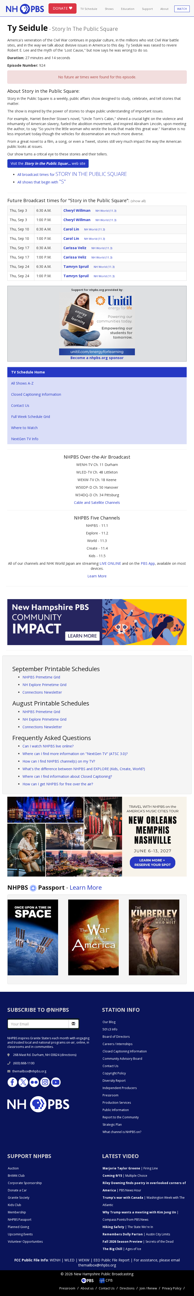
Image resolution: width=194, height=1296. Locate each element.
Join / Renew (148, 1288)
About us (87, 1288)
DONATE (61, 8)
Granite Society (18, 1197)
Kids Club (14, 1205)
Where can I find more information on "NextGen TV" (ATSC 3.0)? (75, 753)
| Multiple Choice (125, 1175)
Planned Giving (18, 1227)
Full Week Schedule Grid (30, 416)
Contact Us (20, 405)
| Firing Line (130, 1168)
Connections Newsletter (42, 692)
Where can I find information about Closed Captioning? (67, 776)
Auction (13, 1168)
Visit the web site (48, 163)
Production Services (117, 1102)
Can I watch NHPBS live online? (48, 746)
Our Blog (109, 1022)
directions (68, 1055)
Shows (109, 9)
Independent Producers (120, 1088)
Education (127, 9)
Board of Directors (116, 1036)
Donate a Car (17, 1190)
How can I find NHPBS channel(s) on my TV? (58, 761)
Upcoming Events (20, 1234)
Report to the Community (121, 1117)
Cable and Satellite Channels (97, 502)
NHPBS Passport (19, 1219)
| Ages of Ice (122, 1249)
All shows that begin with (41, 182)
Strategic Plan (112, 1124)
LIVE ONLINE (110, 563)
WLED (69, 1260)
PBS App (148, 563)
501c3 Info (110, 1029)
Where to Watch (24, 427)
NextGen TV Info (24, 438)
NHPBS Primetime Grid (41, 677)
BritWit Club (16, 1175)
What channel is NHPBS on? (122, 1132)
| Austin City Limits (136, 1234)
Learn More (97, 576)
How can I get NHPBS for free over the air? (57, 784)
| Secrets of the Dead (138, 1241)
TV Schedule (88, 9)
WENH (55, 1260)
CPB (109, 1280)
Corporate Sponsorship (25, 1183)
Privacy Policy (171, 1288)
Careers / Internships (117, 1044)
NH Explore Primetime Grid (44, 684)
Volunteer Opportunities (25, 1241)
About (164, 9)
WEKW (84, 1260)
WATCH (182, 9)
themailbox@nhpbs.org (29, 1071)
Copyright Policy (114, 1073)
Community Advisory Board (122, 1058)
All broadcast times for (72, 174)
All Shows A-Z (22, 383)
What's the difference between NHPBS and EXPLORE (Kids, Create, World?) (83, 768)
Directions (127, 1288)
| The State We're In (128, 1227)
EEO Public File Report (111, 1260)
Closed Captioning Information (36, 394)
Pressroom (110, 1095)
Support (147, 9)
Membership (17, 1212)
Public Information (116, 1110)
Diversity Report (114, 1080)
